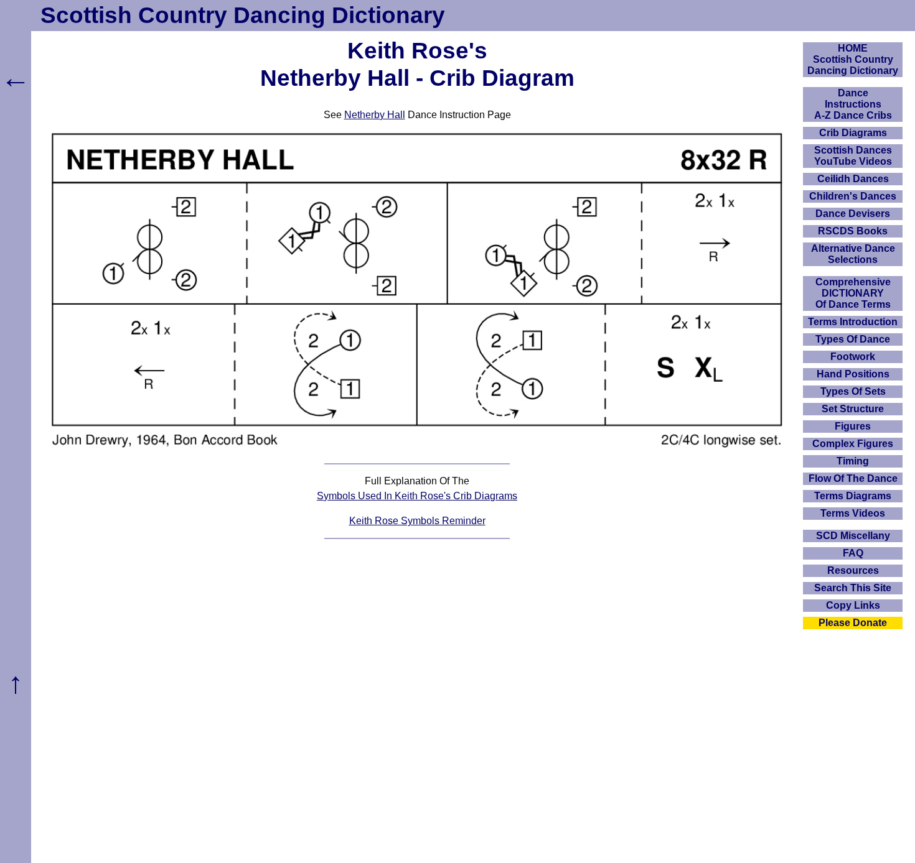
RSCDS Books (853, 231)
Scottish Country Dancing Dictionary (242, 15)
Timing (853, 461)
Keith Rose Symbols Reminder (417, 520)
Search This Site (852, 588)
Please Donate (853, 622)
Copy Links (853, 605)
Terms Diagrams (852, 496)
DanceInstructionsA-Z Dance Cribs (853, 104)
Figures (853, 426)
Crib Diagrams (853, 132)
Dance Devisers (852, 213)
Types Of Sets (853, 391)
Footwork (852, 356)
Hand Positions (853, 374)
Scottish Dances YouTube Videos (853, 156)
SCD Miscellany (853, 535)
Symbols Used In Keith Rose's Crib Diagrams (417, 496)
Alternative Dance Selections (853, 254)
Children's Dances (852, 196)
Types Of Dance (852, 339)
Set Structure (853, 409)
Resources (853, 570)
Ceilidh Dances (853, 178)
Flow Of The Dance (853, 478)
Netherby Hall (374, 114)
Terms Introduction (853, 321)
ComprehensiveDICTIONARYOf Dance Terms (853, 293)
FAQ (853, 553)
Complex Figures (852, 443)
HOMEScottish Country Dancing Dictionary (852, 59)
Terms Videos (852, 513)
